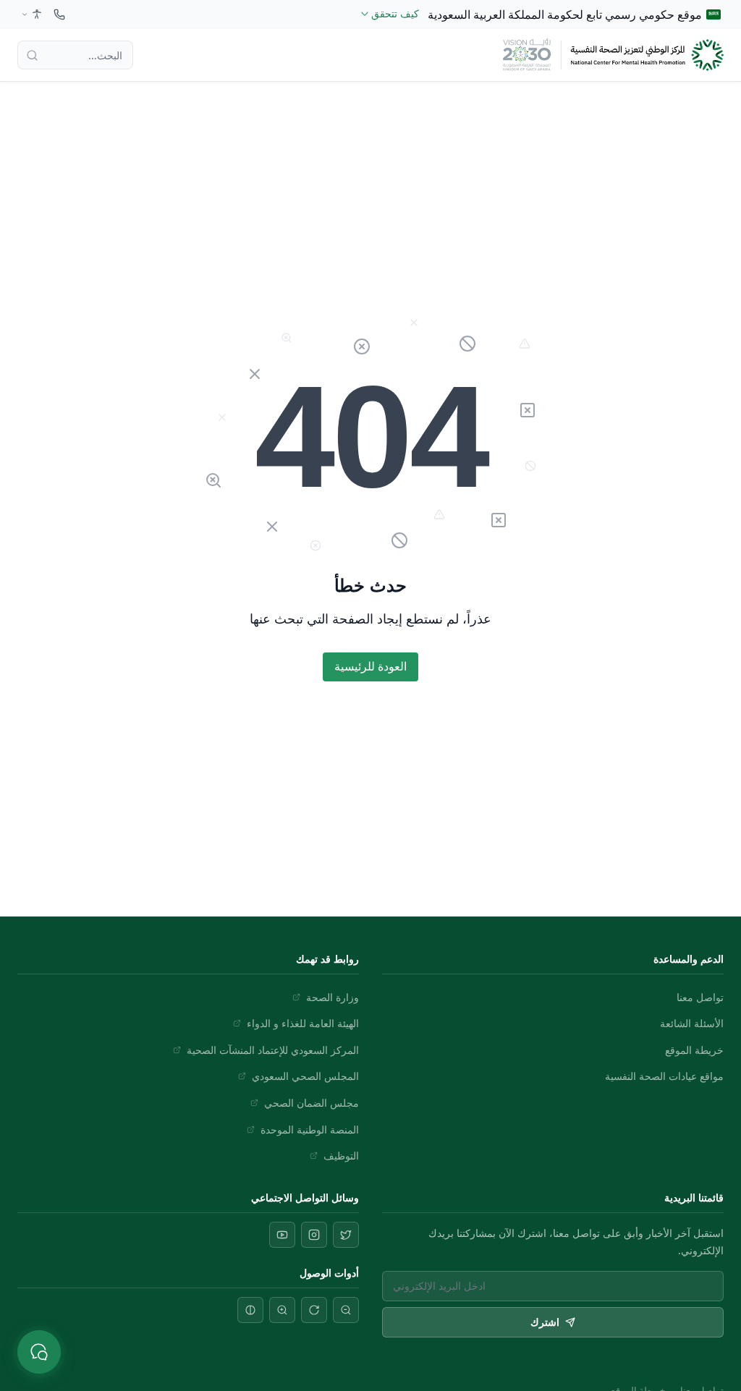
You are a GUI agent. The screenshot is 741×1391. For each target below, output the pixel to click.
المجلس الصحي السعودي (305, 1076)
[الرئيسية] (647, 55)
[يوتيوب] (282, 1235)
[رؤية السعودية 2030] (526, 55)
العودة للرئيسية (370, 666)
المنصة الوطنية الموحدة (310, 1129)
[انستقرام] (314, 1235)
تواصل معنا (700, 997)
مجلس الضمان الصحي (311, 1103)
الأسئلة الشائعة (692, 1023)
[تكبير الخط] (282, 1310)
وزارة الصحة (332, 997)
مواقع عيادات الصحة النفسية (664, 1076)
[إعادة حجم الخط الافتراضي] (314, 1310)
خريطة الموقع (694, 1050)
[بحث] (31, 55)
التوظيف (341, 1155)
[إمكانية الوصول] (30, 14)
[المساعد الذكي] (39, 1352)
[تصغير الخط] (346, 1310)
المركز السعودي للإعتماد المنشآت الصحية (273, 1050)
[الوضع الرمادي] (250, 1310)
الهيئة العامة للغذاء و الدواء (303, 1023)
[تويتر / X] (346, 1235)
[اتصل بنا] (59, 14)
